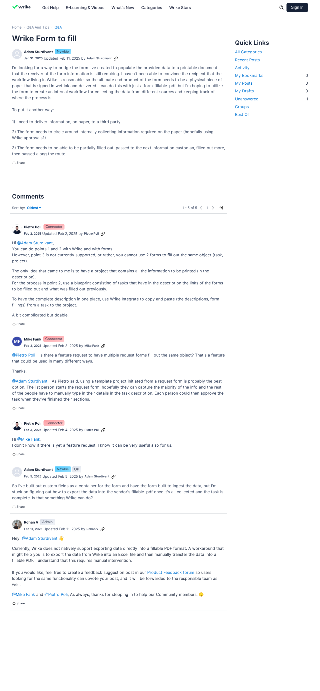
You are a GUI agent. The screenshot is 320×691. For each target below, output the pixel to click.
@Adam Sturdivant (35, 242)
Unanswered (271, 98)
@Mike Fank (28, 439)
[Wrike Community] (22, 8)
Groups (242, 106)
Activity (242, 67)
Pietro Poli (33, 227)
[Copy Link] (116, 58)
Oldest (33, 208)
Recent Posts (247, 59)
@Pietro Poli (23, 355)
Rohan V (31, 522)
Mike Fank (32, 339)
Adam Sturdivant (38, 52)
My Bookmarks (271, 75)
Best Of (242, 114)
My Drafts (271, 90)
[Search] (281, 7)
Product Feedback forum (170, 572)
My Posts (271, 83)
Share (18, 163)
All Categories (248, 51)
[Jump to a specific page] (221, 208)
